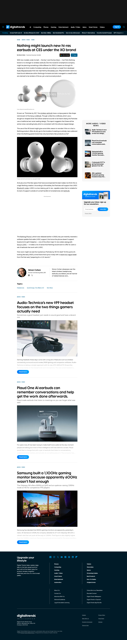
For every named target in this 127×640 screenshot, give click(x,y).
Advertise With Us (59, 596)
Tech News (50, 287)
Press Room (101, 618)
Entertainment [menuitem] (63, 27)
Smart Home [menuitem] (93, 27)
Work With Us (85, 618)
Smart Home (58, 576)
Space (89, 570)
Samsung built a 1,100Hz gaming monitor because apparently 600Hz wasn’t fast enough (98, 155)
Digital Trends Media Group (27, 632)
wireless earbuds (46, 113)
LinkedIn (73, 557)
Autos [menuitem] (84, 27)
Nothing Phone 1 (26, 237)
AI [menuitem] (30, 27)
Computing (57, 567)
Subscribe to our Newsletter (95, 590)
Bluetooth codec (23, 188)
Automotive (57, 582)
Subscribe (103, 209)
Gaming (56, 570)
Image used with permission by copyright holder (28, 179)
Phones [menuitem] (46, 27)
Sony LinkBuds (35, 116)
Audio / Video (58, 573)
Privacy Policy (88, 213)
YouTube (62, 557)
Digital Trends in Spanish (94, 599)
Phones (56, 564)
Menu (3, 27)
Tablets (89, 564)
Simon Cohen (22, 55)
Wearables (90, 567)
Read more (23, 372)
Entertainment (58, 579)
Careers (84, 615)
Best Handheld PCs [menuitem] (58, 33)
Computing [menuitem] (37, 27)
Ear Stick (56, 60)
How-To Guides (91, 579)
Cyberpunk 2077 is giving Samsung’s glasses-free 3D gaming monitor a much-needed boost (99, 166)
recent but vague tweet (68, 254)
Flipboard (76, 557)
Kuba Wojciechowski (24, 71)
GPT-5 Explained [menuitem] (119, 33)
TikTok (65, 557)
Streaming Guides (92, 573)
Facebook (50, 557)
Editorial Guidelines (59, 599)
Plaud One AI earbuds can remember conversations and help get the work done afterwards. (99, 144)
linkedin (29, 275)
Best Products (91, 576)
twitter (32, 275)
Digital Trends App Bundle (94, 602)
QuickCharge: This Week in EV (35, 287)
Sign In (117, 27)
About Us (57, 590)
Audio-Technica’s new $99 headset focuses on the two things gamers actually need (99, 132)
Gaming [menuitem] (53, 27)
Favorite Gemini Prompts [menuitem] (104, 33)
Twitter (58, 557)
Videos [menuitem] (102, 27)
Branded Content (92, 593)
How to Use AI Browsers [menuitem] (73, 33)
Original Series (91, 582)
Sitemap (100, 622)
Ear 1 (45, 60)
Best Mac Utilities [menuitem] (46, 33)
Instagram (54, 557)
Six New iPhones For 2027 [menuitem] (31, 33)
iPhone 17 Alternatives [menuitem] (88, 33)
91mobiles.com (52, 71)
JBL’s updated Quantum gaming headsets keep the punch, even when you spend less (98, 176)
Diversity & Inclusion (87, 622)
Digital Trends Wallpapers (94, 596)
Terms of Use (85, 625)
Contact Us (57, 593)
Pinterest (69, 557)
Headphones (20, 287)
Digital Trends (12, 29)
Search (124, 27)
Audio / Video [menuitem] (75, 27)
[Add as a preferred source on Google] (65, 55)
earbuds (67, 191)
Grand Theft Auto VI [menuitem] (16, 33)
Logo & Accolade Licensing (61, 602)
